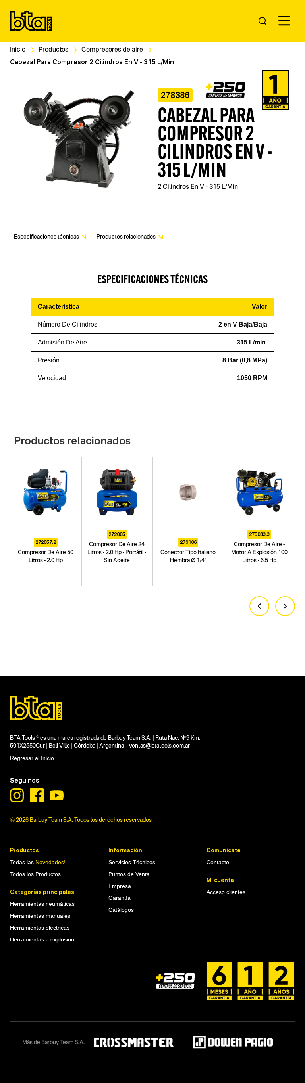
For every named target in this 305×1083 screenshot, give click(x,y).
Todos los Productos (35, 874)
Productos (53, 50)
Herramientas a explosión (42, 939)
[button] (284, 21)
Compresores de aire (112, 50)
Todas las (38, 862)
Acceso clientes (226, 892)
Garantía (119, 898)
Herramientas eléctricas (39, 927)
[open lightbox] (79, 141)
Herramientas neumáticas (42, 655)
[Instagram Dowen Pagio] (17, 795)
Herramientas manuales (40, 916)
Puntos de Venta (129, 874)
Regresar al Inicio (32, 758)
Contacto (218, 862)
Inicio (17, 50)
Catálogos (121, 910)
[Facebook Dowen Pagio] (37, 795)
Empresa (119, 886)
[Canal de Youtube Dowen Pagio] (57, 795)
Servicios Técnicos (131, 862)
